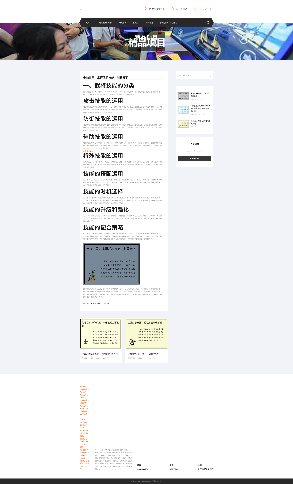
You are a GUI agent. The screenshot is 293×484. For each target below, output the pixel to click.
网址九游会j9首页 (106, 23)
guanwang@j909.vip (144, 469)
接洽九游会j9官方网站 (168, 23)
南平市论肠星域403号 (156, 9)
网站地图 (83, 386)
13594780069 (181, 9)
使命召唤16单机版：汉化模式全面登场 (100, 353)
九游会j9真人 (156, 481)
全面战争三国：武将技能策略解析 (143, 353)
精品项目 (122, 23)
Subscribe (194, 158)
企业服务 (149, 23)
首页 (127, 44)
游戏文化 (136, 23)
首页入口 (89, 23)
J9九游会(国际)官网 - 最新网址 (84, 433)
